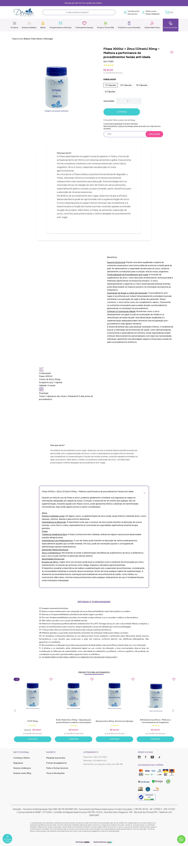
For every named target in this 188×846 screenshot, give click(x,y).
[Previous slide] (15, 711)
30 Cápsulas (141, 85)
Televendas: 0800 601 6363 (95, 757)
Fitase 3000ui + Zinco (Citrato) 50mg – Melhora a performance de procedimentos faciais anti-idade (88, 491)
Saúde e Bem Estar (152, 27)
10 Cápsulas (110, 85)
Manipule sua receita (55, 758)
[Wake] (86, 842)
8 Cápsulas (110, 91)
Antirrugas (48, 39)
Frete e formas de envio (57, 768)
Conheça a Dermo (21, 758)
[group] (56, 92)
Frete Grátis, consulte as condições (94, 3)
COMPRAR (122, 112)
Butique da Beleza (29, 27)
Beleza (43, 27)
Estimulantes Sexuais (84, 27)
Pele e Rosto (36, 39)
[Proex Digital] (109, 842)
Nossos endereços (22, 768)
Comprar (32, 739)
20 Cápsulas (126, 85)
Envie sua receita (170, 27)
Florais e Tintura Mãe (105, 27)
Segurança (18, 763)
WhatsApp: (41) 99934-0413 (95, 761)
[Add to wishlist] (171, 52)
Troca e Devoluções (55, 773)
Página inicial (17, 39)
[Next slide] (173, 711)
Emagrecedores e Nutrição (61, 27)
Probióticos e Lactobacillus (129, 27)
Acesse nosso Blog (22, 773)
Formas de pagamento (56, 763)
